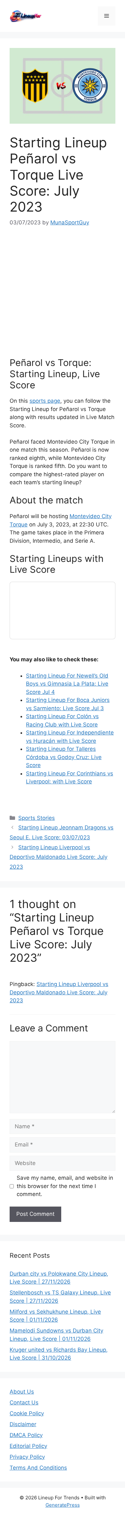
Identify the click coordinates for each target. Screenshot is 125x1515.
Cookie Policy (27, 1413)
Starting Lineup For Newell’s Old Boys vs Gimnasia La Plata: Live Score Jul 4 (67, 683)
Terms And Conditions (38, 1467)
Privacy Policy (27, 1457)
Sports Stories (36, 818)
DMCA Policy (26, 1435)
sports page (44, 401)
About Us (22, 1391)
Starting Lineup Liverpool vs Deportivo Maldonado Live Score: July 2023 (58, 857)
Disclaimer (23, 1424)
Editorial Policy (28, 1446)
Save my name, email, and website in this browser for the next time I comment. (65, 1186)
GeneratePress (63, 1505)
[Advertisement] (62, 292)
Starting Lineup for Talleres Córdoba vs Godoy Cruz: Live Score (64, 757)
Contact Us (24, 1402)
